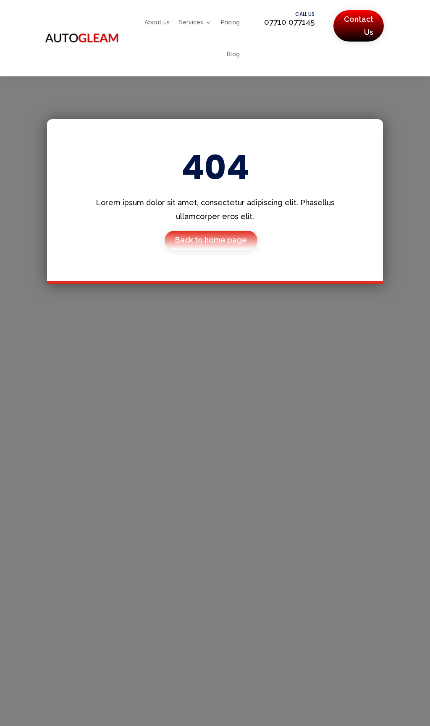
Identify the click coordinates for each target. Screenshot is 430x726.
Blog (233, 54)
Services (191, 22)
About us (157, 22)
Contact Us (358, 26)
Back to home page (211, 239)
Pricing (230, 22)
